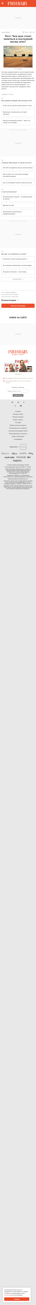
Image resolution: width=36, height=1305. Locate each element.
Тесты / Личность (6, 32)
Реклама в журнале (18, 417)
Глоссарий (18, 422)
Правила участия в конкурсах (18, 425)
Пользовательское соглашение (18, 428)
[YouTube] (21, 406)
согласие (10, 378)
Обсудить (26, 32)
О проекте (18, 411)
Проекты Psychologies (18, 436)
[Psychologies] (17, 3)
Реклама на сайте (18, 414)
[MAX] (12, 402)
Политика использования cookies (18, 431)
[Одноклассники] (15, 406)
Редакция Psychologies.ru (11, 292)
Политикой (9, 381)
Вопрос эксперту (18, 420)
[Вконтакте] (24, 402)
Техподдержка (18, 439)
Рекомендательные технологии (18, 433)
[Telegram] (18, 402)
